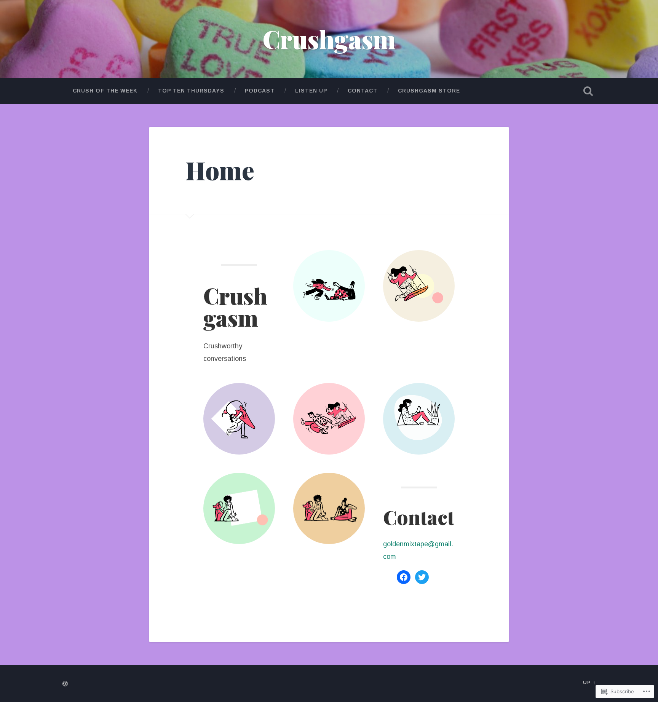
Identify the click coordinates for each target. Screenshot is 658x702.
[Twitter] (422, 577)
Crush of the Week (105, 91)
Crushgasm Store (429, 91)
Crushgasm (329, 38)
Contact (362, 91)
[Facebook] (403, 577)
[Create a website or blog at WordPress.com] (65, 684)
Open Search (588, 91)
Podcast (260, 91)
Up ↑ (589, 682)
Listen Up (311, 91)
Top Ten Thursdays (191, 91)
